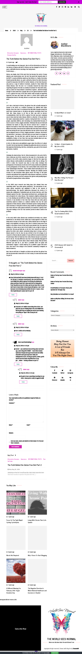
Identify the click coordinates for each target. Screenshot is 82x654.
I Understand (55, 652)
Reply (13, 295)
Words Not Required (12, 555)
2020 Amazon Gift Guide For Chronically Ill (64, 246)
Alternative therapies (13, 53)
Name (11, 425)
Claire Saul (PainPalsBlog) (24, 342)
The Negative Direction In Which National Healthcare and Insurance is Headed (37, 590)
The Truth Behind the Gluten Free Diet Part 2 (25, 465)
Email (28, 425)
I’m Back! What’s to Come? (63, 112)
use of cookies (47, 652)
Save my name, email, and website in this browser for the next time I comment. (27, 442)
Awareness (23, 53)
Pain (44, 459)
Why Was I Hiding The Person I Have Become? (64, 178)
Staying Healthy (11, 55)
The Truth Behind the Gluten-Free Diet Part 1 (23, 58)
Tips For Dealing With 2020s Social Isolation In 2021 (64, 212)
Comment (12, 403)
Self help (10, 461)
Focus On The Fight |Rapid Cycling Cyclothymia (14, 521)
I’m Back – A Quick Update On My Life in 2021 (64, 145)
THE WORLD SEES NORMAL (41, 26)
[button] (75, 7)
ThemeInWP (76, 648)
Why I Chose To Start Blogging (37, 555)
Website (11, 433)
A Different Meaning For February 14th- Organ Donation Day (13, 590)
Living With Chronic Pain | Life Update (37, 521)
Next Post (11, 455)
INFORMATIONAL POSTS (34, 53)
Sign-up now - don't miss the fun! (27, 2)
